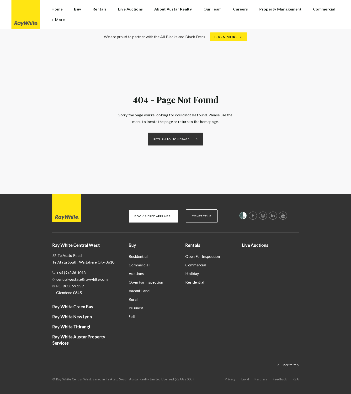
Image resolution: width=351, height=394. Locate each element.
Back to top (290, 365)
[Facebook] (253, 216)
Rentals (192, 245)
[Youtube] (283, 216)
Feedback (280, 379)
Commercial (139, 265)
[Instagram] (263, 216)
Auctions (136, 273)
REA (296, 379)
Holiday (192, 273)
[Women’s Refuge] (243, 217)
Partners (261, 379)
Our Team (212, 9)
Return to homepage (172, 139)
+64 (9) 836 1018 (71, 272)
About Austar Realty (173, 9)
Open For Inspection (146, 282)
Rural (133, 299)
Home (57, 9)
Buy (132, 245)
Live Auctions (130, 9)
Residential (138, 256)
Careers (240, 9)
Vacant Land (139, 290)
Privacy (230, 379)
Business (136, 308)
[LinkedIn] (273, 216)
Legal (245, 379)
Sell (132, 316)
